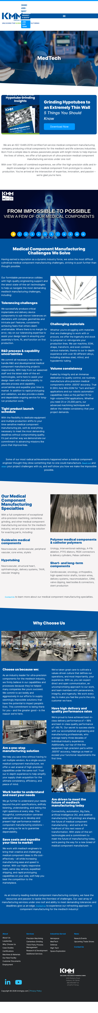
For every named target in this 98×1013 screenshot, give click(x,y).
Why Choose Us (9, 944)
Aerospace (54, 938)
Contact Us (79, 947)
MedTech (54, 941)
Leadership (7, 941)
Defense (53, 945)
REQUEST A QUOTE (25, 16)
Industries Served (58, 934)
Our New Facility (9, 957)
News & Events (80, 938)
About (5, 934)
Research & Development (36, 950)
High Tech (54, 948)
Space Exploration (57, 951)
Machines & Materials (11, 954)
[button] (64, 15)
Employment (8, 964)
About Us (6, 937)
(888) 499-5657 (24, 8)
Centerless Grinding (34, 941)
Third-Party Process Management (34, 946)
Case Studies (8, 947)
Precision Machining (34, 938)
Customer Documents (12, 961)
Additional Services (34, 954)
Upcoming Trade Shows (84, 941)
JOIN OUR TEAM (24, 24)
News (76, 934)
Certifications (8, 951)
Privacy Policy (36, 991)
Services (30, 934)
